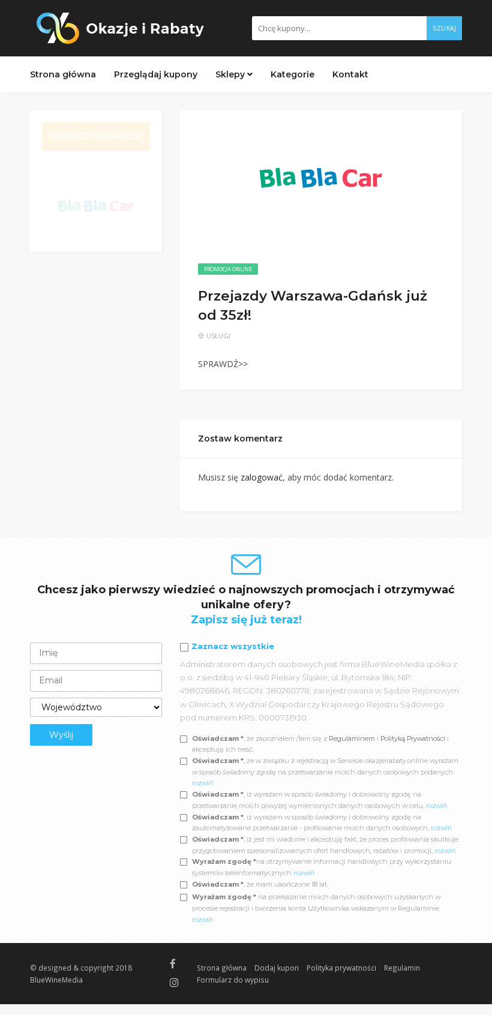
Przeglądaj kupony (155, 74)
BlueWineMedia (56, 979)
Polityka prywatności (341, 967)
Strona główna (63, 74)
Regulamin (402, 967)
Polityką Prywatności (413, 738)
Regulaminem (352, 738)
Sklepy (231, 74)
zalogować (262, 477)
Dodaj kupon (276, 967)
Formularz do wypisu (233, 979)
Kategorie (292, 74)
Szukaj (444, 28)
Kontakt (350, 74)
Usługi (218, 335)
